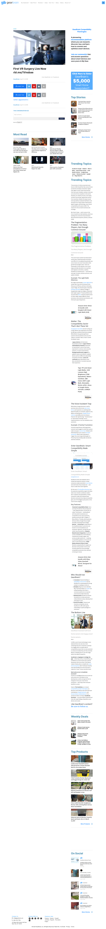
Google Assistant (82, 692)
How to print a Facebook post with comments (57, 168)
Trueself (57, 918)
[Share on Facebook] (19, 86)
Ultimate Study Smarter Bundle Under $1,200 (83, 728)
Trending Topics (81, 163)
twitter (15, 99)
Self (51, 147)
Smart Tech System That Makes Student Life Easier (84, 721)
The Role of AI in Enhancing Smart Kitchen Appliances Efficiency (39, 150)
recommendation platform (81, 40)
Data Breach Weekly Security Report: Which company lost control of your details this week (56, 151)
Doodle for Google (76, 168)
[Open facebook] (32, 918)
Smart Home (16, 165)
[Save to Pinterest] (34, 86)
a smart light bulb (87, 282)
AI (78, 524)
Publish (62, 118)
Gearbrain (85, 882)
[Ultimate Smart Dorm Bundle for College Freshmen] (73, 735)
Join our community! (79, 54)
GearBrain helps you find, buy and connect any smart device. (86, 864)
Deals (46, 2)
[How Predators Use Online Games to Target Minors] (75, 905)
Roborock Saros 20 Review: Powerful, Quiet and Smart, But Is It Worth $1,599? (81, 819)
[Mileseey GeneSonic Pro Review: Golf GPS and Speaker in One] (82, 785)
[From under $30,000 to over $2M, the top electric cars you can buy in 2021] (21, 141)
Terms (72, 926)
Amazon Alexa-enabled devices (78, 694)
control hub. (83, 431)
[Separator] (44, 86)
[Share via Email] (39, 86)
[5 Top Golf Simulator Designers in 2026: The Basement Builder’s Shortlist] (75, 895)
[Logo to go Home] (10, 3)
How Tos (51, 2)
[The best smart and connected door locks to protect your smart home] (74, 103)
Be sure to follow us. (79, 706)
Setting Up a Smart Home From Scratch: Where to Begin (84, 131)
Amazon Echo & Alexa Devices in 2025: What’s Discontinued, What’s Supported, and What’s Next (85, 110)
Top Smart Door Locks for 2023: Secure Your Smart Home (84, 103)
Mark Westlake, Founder (85, 872)
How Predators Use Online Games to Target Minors (86, 906)
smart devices (89, 483)
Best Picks (33, 2)
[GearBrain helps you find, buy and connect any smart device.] (75, 860)
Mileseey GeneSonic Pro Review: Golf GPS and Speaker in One (81, 791)
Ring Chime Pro (78, 175)
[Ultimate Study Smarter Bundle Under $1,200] (73, 729)
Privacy (68, 926)
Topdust (52, 918)
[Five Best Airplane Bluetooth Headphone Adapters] (74, 125)
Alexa (79, 294)
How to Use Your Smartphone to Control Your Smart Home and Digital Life (19, 169)
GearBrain (16, 79)
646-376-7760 (17, 920)
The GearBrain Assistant (84, 489)
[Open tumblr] (41, 918)
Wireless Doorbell (81, 174)
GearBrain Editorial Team (85, 860)
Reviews (40, 2)
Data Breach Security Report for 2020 (37, 168)
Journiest (47, 919)
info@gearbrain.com (18, 918)
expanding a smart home (80, 581)
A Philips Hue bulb (75, 289)
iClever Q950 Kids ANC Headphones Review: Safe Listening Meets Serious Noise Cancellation (81, 804)
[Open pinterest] (35, 918)
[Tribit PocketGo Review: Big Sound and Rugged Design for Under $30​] (82, 773)
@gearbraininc (23, 99)
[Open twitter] (29, 918)
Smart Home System (81, 170)
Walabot (85, 168)
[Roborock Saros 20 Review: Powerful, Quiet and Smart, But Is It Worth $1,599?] (82, 812)
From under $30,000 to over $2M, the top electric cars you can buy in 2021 (20, 150)
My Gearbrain (24, 2)
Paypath (52, 919)
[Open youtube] (38, 918)
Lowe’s (88, 588)
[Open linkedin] (29, 920)
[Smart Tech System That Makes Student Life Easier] (73, 722)
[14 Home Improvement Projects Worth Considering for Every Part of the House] (75, 885)
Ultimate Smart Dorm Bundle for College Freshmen (83, 735)
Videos (62, 2)
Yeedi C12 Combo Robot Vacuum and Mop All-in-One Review (85, 117)
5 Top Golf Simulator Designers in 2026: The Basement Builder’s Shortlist (86, 896)
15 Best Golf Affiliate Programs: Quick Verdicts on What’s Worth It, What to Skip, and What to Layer (84, 742)
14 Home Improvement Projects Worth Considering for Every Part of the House (86, 886)
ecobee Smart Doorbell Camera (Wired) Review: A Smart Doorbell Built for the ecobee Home (80, 765)
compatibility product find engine (79, 688)
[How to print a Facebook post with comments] (57, 160)
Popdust (47, 918)
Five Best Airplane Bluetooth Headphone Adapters (85, 123)
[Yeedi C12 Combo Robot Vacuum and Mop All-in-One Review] (74, 118)
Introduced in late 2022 (76, 328)
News (57, 2)
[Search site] (103, 2)
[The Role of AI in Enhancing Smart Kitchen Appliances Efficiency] (39, 141)
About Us (67, 2)
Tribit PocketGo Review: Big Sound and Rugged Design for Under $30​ (80, 779)
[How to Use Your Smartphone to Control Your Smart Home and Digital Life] (21, 160)
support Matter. (87, 343)
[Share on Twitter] (29, 86)
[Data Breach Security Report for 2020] (39, 160)
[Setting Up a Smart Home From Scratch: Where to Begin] (74, 132)
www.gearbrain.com (75, 476)
